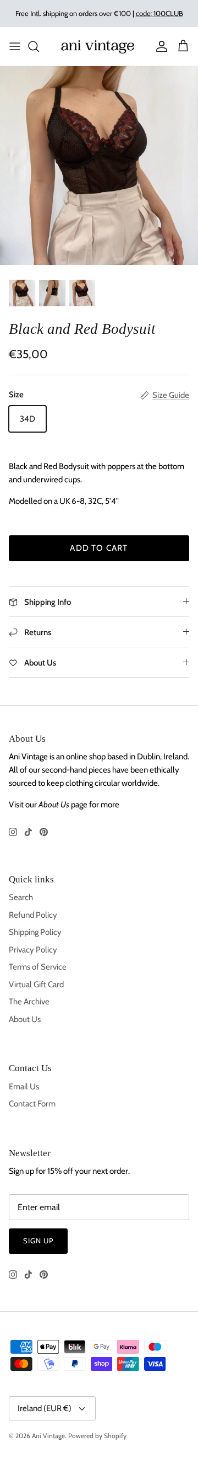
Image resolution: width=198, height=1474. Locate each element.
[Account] (159, 46)
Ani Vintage (48, 1436)
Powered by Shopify (97, 1436)
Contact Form (32, 1104)
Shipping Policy (35, 932)
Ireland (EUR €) (45, 1408)
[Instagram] (13, 832)
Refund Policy (33, 915)
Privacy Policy (33, 950)
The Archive (29, 1002)
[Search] (39, 46)
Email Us (24, 1087)
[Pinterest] (44, 832)
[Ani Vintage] (99, 46)
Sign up (38, 1240)
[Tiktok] (28, 832)
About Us (25, 1019)
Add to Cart (99, 548)
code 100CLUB (159, 13)
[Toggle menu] (15, 46)
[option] (99, 165)
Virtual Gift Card (36, 984)
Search (21, 897)
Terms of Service (38, 967)
